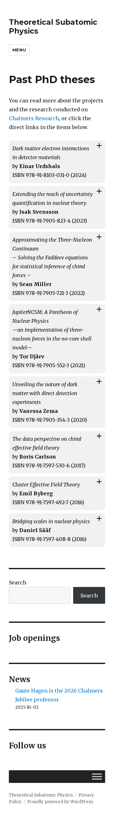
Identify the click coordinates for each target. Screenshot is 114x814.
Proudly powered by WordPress (60, 801)
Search (17, 582)
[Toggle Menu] (97, 776)
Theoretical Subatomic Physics (41, 795)
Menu (19, 49)
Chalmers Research (34, 118)
